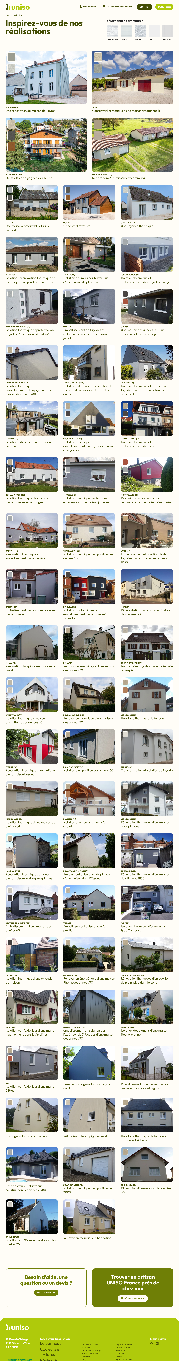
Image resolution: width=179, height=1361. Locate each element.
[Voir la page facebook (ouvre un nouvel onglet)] (151, 1343)
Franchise (85, 1356)
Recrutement (122, 1350)
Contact (145, 7)
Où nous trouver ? (134, 1298)
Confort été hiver (124, 1347)
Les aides (120, 1353)
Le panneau (51, 1343)
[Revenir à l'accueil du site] (18, 7)
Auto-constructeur (90, 1353)
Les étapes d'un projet (91, 1350)
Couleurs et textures (50, 1352)
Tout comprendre (124, 1359)
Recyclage (86, 1347)
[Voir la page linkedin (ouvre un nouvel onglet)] (157, 1343)
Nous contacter (46, 1292)
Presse (119, 1356)
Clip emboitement (124, 1344)
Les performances (89, 1344)
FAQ (83, 1359)
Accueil (8, 15)
